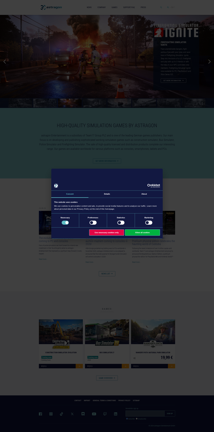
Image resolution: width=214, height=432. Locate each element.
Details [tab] (107, 194)
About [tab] (144, 194)
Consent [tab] (70, 194)
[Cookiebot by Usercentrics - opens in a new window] (149, 186)
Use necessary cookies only (107, 232)
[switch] (93, 223)
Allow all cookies (142, 232)
